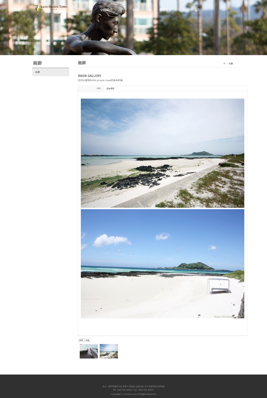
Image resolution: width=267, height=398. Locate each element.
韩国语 (195, 9)
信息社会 (165, 9)
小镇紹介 (106, 9)
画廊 (135, 9)
